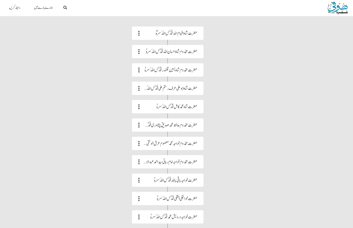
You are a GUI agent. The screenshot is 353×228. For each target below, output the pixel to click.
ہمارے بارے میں (43, 7)
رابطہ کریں (14, 7)
